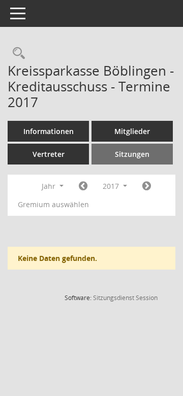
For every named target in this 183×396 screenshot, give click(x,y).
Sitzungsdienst (125, 297)
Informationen (48, 131)
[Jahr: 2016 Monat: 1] (83, 186)
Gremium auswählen (53, 204)
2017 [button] (112, 186)
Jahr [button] (49, 186)
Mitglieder (132, 131)
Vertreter (49, 154)
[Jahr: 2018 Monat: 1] (147, 186)
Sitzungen (132, 154)
